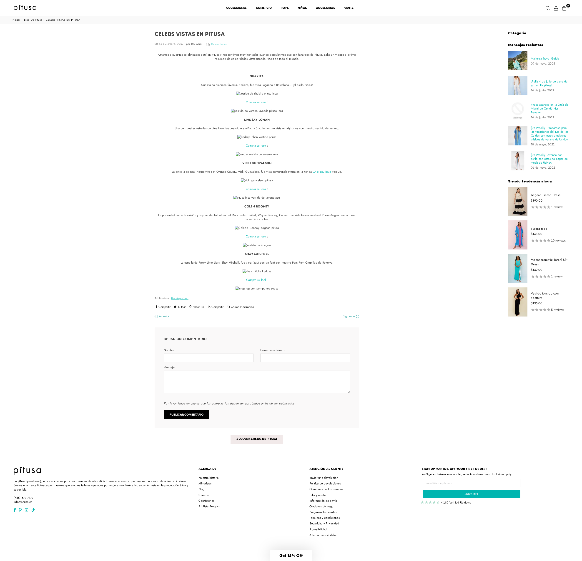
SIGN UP (291, 306)
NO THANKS (291, 317)
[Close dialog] (338, 222)
